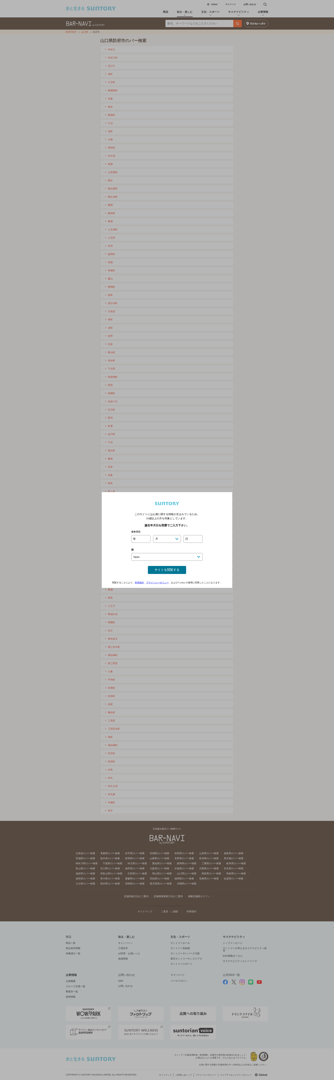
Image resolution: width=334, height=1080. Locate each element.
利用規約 (139, 582)
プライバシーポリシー (157, 582)
